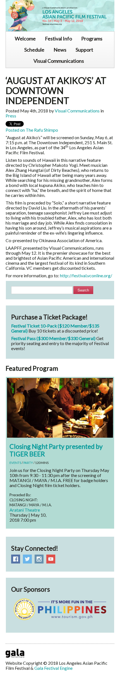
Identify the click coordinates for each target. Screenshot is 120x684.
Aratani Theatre (24, 509)
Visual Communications (58, 61)
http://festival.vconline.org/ (86, 275)
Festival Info (58, 38)
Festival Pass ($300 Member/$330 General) (53, 338)
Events (15, 462)
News (60, 50)
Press (11, 115)
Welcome (25, 38)
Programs (91, 38)
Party (28, 462)
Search (83, 290)
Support (84, 50)
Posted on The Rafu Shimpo (32, 130)
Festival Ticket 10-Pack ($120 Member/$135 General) (55, 328)
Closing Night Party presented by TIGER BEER (56, 450)
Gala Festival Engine (53, 668)
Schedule (34, 50)
